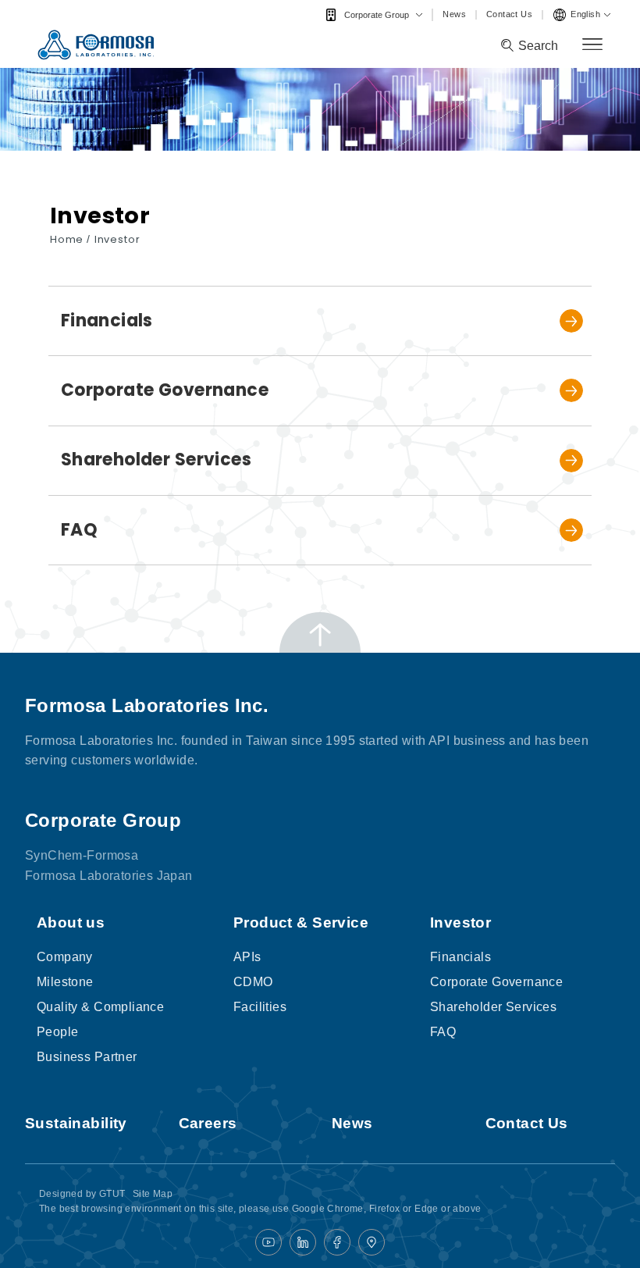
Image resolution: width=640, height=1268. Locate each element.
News (454, 14)
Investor (117, 239)
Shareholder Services (493, 1006)
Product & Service (300, 922)
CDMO (253, 981)
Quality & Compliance (100, 1006)
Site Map (152, 1193)
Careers (208, 1123)
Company (65, 956)
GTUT (112, 1193)
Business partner (87, 1056)
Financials (460, 956)
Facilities (259, 1006)
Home (68, 239)
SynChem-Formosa (81, 855)
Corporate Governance (496, 981)
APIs (247, 956)
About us (71, 922)
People (57, 1031)
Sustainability (76, 1123)
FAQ (443, 1031)
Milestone (65, 981)
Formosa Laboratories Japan (109, 875)
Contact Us (509, 14)
